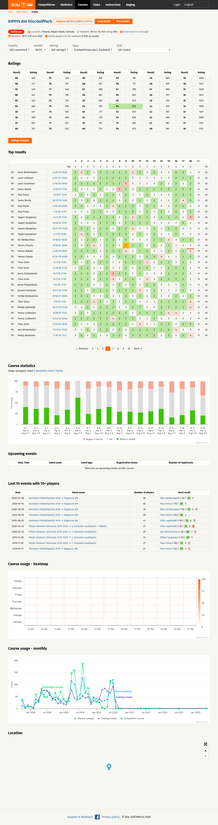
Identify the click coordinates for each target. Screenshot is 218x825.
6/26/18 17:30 (60, 222)
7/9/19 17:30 (60, 301)
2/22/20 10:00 (59, 178)
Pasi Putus (166, 503)
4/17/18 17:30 (60, 217)
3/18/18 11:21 (60, 335)
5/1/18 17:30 (59, 262)
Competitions (46, 4)
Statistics (66, 4)
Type (75, 45)
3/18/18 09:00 (59, 183)
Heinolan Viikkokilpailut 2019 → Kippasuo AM (53, 548)
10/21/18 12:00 (60, 228)
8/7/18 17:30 (59, 273)
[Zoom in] (205, 750)
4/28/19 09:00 (59, 172)
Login (177, 4)
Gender (38, 45)
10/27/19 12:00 (59, 307)
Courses (83, 4)
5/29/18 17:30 (60, 267)
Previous (83, 348)
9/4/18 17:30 (60, 284)
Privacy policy (111, 817)
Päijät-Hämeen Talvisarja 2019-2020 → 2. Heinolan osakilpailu (62, 537)
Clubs (96, 4)
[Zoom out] (205, 756)
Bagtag (130, 4)
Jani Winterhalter (169, 531)
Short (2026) (123, 21)
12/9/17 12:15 (60, 194)
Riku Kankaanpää (169, 498)
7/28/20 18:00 (60, 324)
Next (136, 348)
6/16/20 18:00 (60, 239)
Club (119, 45)
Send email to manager (136, 31)
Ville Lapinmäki (168, 520)
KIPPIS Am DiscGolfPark (30, 21)
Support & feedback (79, 817)
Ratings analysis (20, 140)
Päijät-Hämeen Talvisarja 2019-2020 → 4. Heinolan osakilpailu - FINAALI (68, 526)
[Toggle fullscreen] (205, 744)
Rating (54, 45)
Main (10, 12)
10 (129, 348)
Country (13, 45)
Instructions (113, 4)
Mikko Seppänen (169, 537)
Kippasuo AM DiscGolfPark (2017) (74, 21)
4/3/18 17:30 (59, 211)
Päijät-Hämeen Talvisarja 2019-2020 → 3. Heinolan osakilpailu (62, 531)
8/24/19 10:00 (60, 256)
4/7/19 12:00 (59, 234)
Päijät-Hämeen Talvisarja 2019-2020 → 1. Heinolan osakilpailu (62, 543)
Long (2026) (104, 21)
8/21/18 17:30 (60, 290)
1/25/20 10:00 (60, 329)
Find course (22, 12)
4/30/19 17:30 (60, 189)
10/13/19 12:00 (59, 200)
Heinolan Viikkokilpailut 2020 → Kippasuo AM (53, 498)
